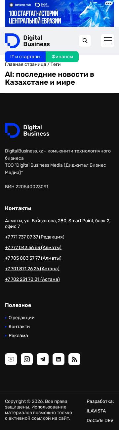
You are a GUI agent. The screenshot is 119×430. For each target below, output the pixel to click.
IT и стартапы (25, 57)
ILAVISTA (96, 411)
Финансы (62, 57)
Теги (56, 64)
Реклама (18, 335)
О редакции (22, 318)
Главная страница (25, 64)
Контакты (19, 326)
